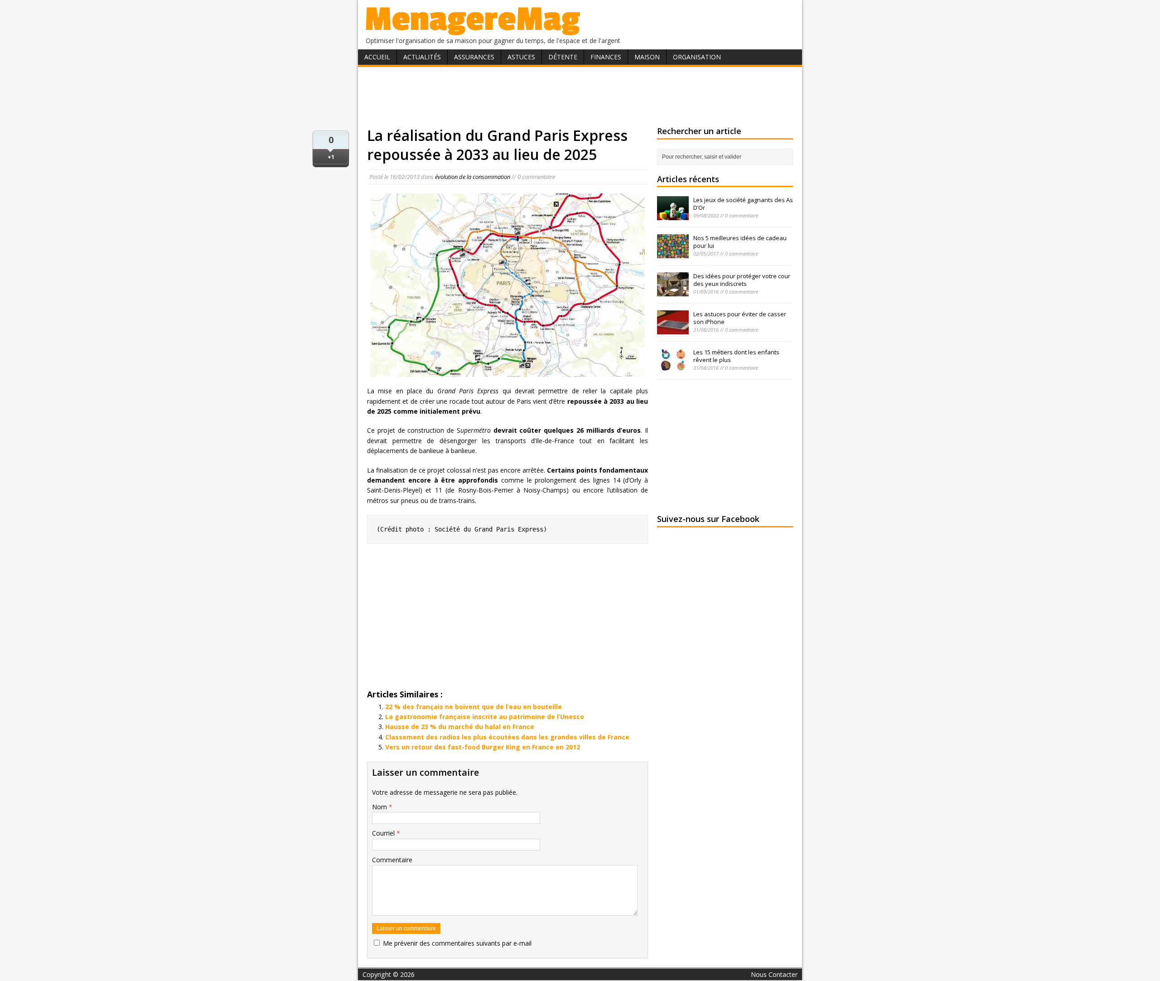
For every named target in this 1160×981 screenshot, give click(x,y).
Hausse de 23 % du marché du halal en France (459, 726)
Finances (605, 57)
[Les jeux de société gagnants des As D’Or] (673, 215)
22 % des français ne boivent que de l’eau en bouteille (473, 706)
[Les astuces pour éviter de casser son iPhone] (673, 329)
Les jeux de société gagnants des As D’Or (743, 204)
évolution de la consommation (472, 177)
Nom (380, 806)
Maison (647, 57)
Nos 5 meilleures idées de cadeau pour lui (740, 242)
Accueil (377, 57)
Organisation (697, 57)
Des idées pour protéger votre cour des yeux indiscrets (741, 280)
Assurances (474, 57)
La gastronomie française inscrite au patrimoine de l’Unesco (484, 716)
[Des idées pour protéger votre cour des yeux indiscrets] (673, 291)
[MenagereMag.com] (473, 31)
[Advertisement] (580, 96)
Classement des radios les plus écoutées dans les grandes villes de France (507, 737)
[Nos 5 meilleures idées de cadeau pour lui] (673, 253)
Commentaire (392, 859)
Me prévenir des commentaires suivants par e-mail (457, 943)
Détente (562, 57)
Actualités (422, 57)
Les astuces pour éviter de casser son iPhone (739, 318)
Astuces (521, 57)
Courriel (384, 833)
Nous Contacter (774, 974)
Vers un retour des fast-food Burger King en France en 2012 (482, 747)
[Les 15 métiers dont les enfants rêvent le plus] (673, 367)
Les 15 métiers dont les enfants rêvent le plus (736, 356)
